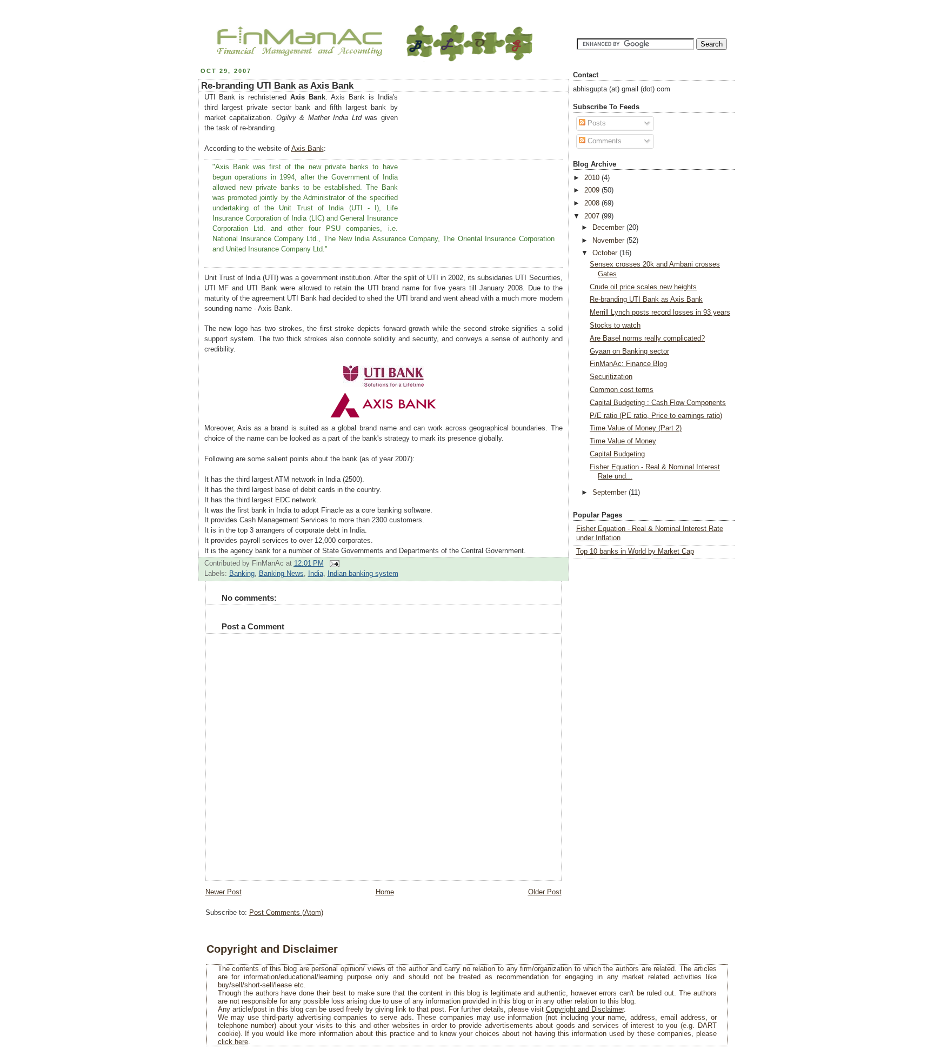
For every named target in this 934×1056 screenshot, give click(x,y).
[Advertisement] (482, 160)
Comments (603, 141)
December (609, 227)
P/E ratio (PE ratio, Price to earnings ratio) (656, 416)
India (315, 573)
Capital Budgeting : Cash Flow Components (658, 403)
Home (385, 892)
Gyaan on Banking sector (629, 351)
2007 (593, 216)
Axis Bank (307, 148)
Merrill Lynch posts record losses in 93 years (660, 312)
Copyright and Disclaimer (585, 1009)
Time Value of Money (623, 441)
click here (233, 1042)
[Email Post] (333, 563)
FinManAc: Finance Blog (628, 364)
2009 (593, 190)
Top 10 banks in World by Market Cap (635, 551)
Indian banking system (363, 573)
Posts (595, 123)
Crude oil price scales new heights (643, 287)
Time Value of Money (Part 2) (636, 428)
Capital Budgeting (617, 454)
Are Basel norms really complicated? (647, 338)
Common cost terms (621, 390)
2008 (593, 203)
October (605, 253)
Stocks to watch (615, 325)
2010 (593, 178)
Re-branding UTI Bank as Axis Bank (277, 86)
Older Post (545, 892)
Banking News (281, 573)
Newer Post (223, 892)
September (610, 492)
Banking (242, 573)
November (609, 240)
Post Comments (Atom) (286, 912)
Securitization (611, 377)
